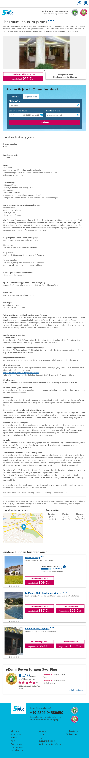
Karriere (42, 731)
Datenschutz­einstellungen (17, 748)
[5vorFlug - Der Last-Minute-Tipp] (7, 12)
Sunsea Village (32, 557)
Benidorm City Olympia (37, 628)
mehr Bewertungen (76, 690)
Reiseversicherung (46, 741)
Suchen (44, 122)
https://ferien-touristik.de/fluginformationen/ (21, 372)
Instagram (73, 734)
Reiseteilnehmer (53, 111)
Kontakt (14, 737)
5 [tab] (16, 586)
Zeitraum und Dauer (18, 111)
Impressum (16, 734)
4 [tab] (15, 586)
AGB (13, 741)
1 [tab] (45, 71)
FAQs (40, 737)
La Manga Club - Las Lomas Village (43, 593)
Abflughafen (14, 101)
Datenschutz (16, 744)
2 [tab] (11, 586)
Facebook (73, 731)
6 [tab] (18, 586)
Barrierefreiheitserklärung (47, 744)
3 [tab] (13, 586)
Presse (41, 734)
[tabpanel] (44, 52)
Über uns (15, 731)
